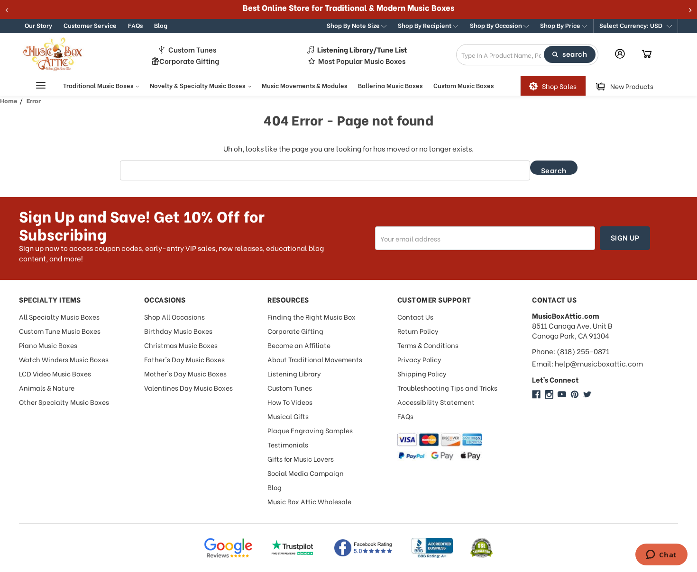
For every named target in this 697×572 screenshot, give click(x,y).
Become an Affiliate (298, 345)
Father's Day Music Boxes (184, 359)
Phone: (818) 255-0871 (570, 351)
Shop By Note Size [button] (354, 24)
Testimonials (287, 444)
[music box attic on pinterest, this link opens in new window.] (574, 394)
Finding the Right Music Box (311, 317)
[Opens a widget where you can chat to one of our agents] (661, 555)
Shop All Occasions (174, 317)
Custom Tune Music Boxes (60, 331)
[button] (635, 26)
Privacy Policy (419, 359)
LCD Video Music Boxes (55, 373)
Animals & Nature (46, 388)
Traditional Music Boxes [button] (99, 84)
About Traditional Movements (314, 359)
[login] (620, 54)
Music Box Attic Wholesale (309, 501)
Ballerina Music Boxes (390, 84)
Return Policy (418, 331)
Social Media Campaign (305, 473)
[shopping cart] (646, 54)
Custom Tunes (192, 49)
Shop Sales (559, 86)
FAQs (135, 24)
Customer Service (90, 24)
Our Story (38, 24)
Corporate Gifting (189, 61)
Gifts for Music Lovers (300, 459)
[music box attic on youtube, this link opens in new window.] (562, 394)
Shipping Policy (422, 373)
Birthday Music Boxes (178, 331)
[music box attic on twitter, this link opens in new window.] (587, 394)
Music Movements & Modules (304, 84)
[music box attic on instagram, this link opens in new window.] (549, 394)
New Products (631, 86)
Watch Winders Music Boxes (64, 359)
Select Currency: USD (631, 24)
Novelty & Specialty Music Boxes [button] (198, 84)
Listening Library (294, 373)
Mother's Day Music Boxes (185, 373)
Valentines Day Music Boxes (188, 388)
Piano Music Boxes (48, 345)
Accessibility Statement (436, 402)
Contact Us (415, 317)
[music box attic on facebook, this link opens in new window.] (536, 394)
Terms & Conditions (428, 345)
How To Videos (289, 402)
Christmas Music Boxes (181, 345)
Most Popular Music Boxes (361, 61)
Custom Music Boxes (463, 84)
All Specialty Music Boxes (59, 317)
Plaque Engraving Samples (310, 430)
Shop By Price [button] (561, 24)
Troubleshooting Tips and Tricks (447, 388)
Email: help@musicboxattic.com (587, 363)
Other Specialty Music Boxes (64, 402)
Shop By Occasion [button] (496, 24)
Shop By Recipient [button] (425, 24)
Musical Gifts (288, 416)
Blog (160, 24)
